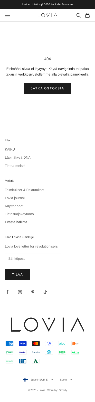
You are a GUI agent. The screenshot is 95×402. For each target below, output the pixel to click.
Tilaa (17, 274)
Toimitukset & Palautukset (24, 190)
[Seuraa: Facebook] (7, 292)
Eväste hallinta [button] (16, 222)
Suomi (63, 379)
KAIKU (10, 149)
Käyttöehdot (14, 206)
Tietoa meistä (15, 166)
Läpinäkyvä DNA (17, 157)
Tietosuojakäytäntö (19, 214)
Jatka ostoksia (47, 88)
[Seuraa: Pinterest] (32, 292)
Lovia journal (15, 198)
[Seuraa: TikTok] (45, 292)
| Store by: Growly (56, 390)
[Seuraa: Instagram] (20, 292)
